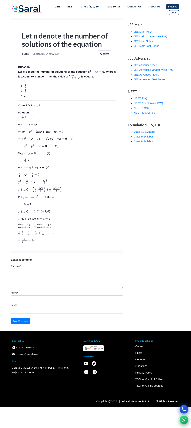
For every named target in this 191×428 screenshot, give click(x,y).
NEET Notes (141, 107)
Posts (138, 352)
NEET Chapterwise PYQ (148, 103)
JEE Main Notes (143, 41)
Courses (140, 359)
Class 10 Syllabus (144, 131)
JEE (57, 6)
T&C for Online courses (149, 385)
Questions (141, 366)
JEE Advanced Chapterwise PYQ (153, 69)
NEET (70, 6)
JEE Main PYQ (143, 31)
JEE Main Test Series (146, 45)
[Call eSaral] (184, 409)
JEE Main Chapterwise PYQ (150, 36)
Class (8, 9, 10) (90, 6)
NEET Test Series (144, 112)
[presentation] (24, 71)
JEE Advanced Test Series (149, 79)
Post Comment (20, 321)
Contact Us (134, 6)
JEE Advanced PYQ (146, 65)
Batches (172, 6)
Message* (16, 266)
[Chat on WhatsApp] (184, 420)
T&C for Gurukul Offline (149, 379)
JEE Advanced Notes (146, 74)
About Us (154, 6)
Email (14, 304)
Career (139, 346)
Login (174, 12)
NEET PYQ (140, 98)
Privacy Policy (143, 372)
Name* (14, 292)
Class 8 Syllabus (144, 141)
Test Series (113, 6)
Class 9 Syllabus (144, 136)
